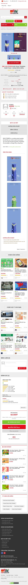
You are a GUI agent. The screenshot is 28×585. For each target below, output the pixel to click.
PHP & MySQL (19, 343)
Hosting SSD (4, 542)
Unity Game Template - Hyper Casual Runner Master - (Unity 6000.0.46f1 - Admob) (16, 477)
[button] (14, 427)
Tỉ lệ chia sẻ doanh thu (6, 532)
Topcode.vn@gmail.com (19, 577)
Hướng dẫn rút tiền (6, 533)
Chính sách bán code (6, 529)
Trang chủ (3, 28)
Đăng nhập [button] (4, 5)
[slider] (11, 70)
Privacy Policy (4, 578)
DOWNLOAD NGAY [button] (14, 422)
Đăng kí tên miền (5, 540)
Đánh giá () (14, 133)
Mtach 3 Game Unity (7, 506)
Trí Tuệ (17, 81)
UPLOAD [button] (19, 20)
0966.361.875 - (7, 577)
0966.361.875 (14, 1)
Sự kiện (16, 575)
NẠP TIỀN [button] (10, 20)
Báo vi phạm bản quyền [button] (19, 88)
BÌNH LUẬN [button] (22, 368)
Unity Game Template (18, 506)
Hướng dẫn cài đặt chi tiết (15, 146)
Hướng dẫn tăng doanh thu (7, 535)
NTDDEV (4, 398)
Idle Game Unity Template (8, 500)
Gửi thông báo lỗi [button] (7, 88)
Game (12, 81)
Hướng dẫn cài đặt (14, 126)
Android (17, 268)
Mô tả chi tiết (14, 122)
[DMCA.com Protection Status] (14, 582)
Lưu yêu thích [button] (14, 431)
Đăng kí (9, 5)
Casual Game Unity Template (9, 503)
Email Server (4, 545)
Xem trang (14, 108)
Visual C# (18, 320)
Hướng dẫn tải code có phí (7, 520)
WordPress (4, 320)
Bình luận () (14, 129)
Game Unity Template (16, 509)
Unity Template (6, 509)
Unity (19, 79)
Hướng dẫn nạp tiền (6, 522)
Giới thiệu (3, 575)
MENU (16, 24)
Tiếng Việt (5, 1)
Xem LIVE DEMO (14, 62)
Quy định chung (10, 575)
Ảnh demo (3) (14, 53)
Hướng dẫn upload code (7, 530)
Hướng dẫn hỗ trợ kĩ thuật (7, 523)
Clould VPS (4, 544)
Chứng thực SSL (5, 547)
